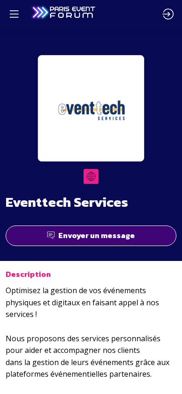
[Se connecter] (168, 14)
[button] (14, 14)
